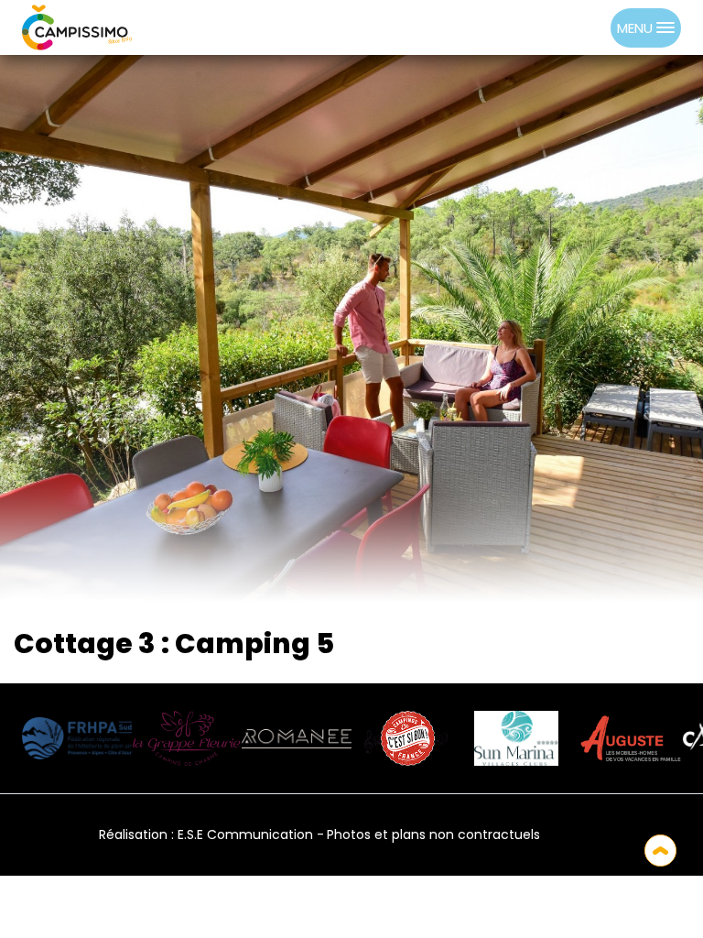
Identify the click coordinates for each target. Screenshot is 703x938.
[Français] (572, 834)
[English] (622, 834)
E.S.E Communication (245, 834)
